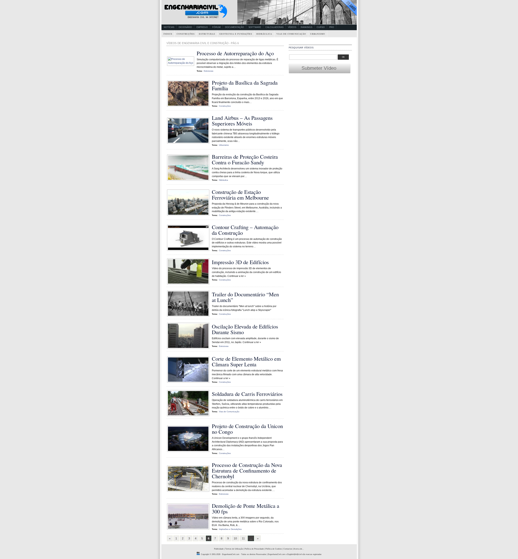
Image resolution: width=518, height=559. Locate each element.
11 (243, 538)
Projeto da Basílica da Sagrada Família (245, 85)
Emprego (202, 27)
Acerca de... (299, 549)
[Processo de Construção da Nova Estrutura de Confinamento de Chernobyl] (189, 491)
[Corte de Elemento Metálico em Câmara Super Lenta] (189, 381)
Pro (331, 27)
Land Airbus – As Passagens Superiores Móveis (242, 120)
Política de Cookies (273, 549)
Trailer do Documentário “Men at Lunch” (245, 297)
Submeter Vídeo (319, 68)
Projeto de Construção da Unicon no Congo (247, 428)
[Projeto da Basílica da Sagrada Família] (189, 105)
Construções (186, 33)
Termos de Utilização (234, 549)
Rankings (306, 27)
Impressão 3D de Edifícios (240, 262)
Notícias (169, 27)
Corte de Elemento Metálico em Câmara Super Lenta (246, 361)
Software (254, 27)
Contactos (287, 549)
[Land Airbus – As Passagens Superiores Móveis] (189, 142)
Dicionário (185, 27)
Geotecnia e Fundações (235, 33)
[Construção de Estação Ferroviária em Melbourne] (189, 215)
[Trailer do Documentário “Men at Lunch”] (189, 316)
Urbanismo (317, 33)
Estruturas (207, 33)
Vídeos (292, 27)
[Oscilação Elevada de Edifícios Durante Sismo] (189, 348)
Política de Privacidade (254, 549)
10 (235, 538)
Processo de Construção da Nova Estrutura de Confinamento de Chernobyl (247, 470)
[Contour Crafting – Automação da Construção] (189, 250)
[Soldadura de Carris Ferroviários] (189, 415)
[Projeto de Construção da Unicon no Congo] (189, 451)
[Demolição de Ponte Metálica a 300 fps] (189, 528)
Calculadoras (274, 27)
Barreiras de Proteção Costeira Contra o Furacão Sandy (245, 159)
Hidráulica (264, 33)
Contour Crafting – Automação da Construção (245, 229)
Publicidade (219, 549)
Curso (321, 27)
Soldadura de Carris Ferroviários (247, 393)
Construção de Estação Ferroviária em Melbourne (240, 194)
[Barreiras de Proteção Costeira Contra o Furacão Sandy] (189, 180)
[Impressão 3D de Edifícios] (189, 283)
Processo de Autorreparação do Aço (235, 53)
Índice (167, 33)
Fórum (216, 27)
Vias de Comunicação (291, 33)
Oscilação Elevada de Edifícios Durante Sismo (245, 329)
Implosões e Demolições (230, 529)
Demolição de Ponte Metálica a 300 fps (245, 508)
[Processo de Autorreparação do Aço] (181, 63)
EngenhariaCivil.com (230, 554)
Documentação (234, 27)
